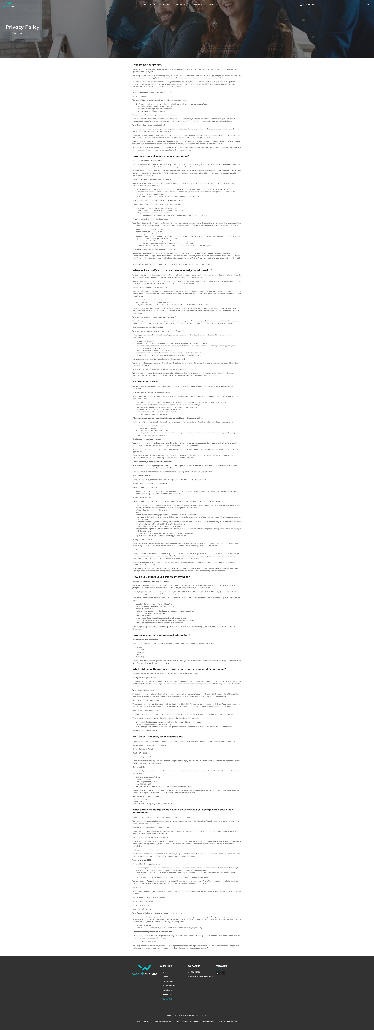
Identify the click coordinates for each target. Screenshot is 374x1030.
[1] (152, 175)
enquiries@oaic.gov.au (149, 782)
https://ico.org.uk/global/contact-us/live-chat (157, 803)
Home (144, 4)
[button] (164, 4)
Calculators (198, 4)
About (152, 4)
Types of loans (164, 4)
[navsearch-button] (368, 4)
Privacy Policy (168, 999)
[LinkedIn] (218, 973)
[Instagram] (223, 973)
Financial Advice (181, 4)
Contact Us (212, 4)
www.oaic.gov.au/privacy (151, 777)
